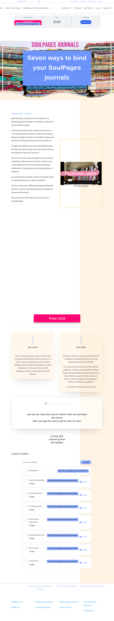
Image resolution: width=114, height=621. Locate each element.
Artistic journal (65, 607)
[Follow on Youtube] (9, 1)
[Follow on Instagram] (12, 1)
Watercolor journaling (43, 602)
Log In (98, 8)
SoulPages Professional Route (35, 8)
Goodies (106, 8)
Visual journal (89, 610)
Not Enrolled (27, 21)
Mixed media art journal (69, 602)
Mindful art (15, 607)
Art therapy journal (42, 607)
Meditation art (16, 602)
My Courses (74, 1)
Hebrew (83, 1)
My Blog (87, 8)
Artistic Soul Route (12, 8)
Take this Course (86, 22)
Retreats (77, 8)
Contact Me (92, 1)
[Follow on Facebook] (1, 1)
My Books (65, 8)
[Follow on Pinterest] (5, 1)
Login (100, 1)
